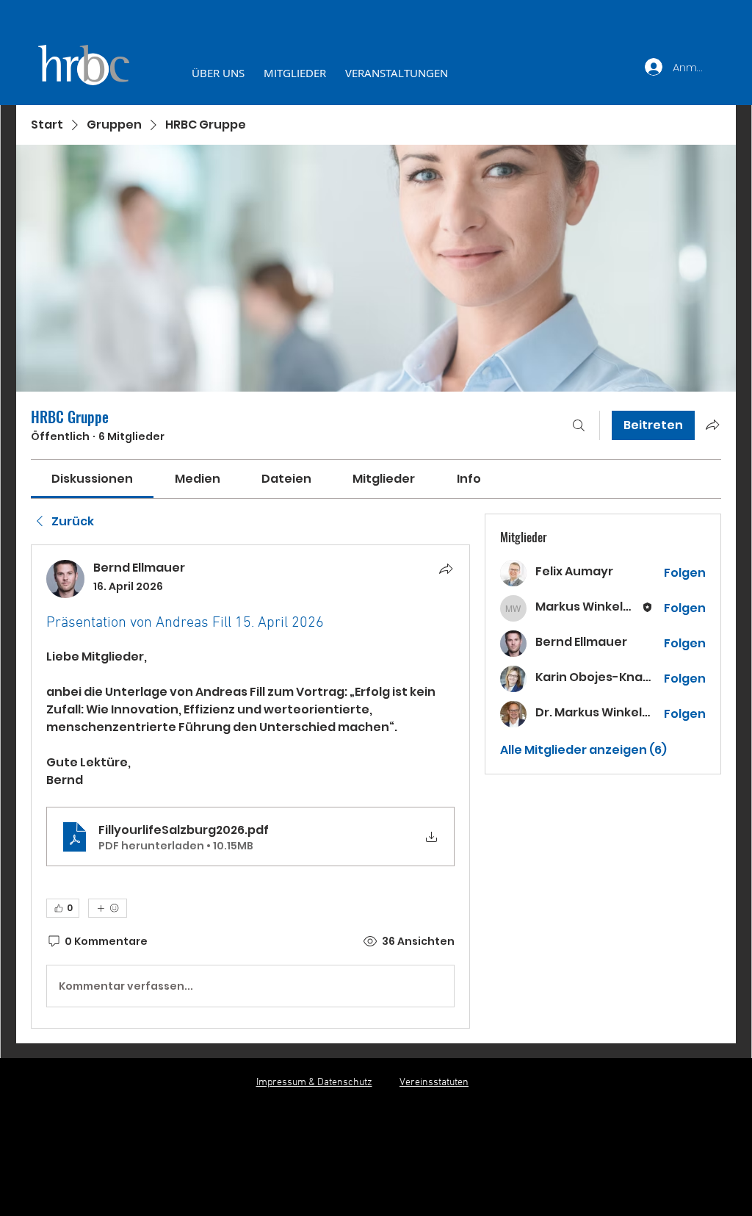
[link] (92, 478)
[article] (250, 786)
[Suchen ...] (579, 425)
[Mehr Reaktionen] (107, 908)
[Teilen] (446, 569)
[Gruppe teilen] (712, 424)
